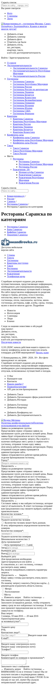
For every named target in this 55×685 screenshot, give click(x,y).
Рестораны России (28, 167)
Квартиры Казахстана (24, 132)
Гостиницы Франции (23, 113)
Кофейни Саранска (16, 232)
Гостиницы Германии (24, 103)
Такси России (20, 153)
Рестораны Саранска (29, 161)
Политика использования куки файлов (22, 424)
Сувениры (12, 16)
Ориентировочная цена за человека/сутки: (13, 620)
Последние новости (11, 342)
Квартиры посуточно (17, 263)
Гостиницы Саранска (23, 81)
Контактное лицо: (10, 632)
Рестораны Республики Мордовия (36, 164)
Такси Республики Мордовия (27, 151)
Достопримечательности (19, 65)
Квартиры (12, 116)
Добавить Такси (15, 394)
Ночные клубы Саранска (31, 172)
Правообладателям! (17, 386)
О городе (11, 63)
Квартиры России (22, 124)
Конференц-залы (15, 135)
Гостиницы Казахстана (24, 97)
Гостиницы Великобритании (27, 100)
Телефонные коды (16, 276)
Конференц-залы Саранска (26, 137)
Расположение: (12, 591)
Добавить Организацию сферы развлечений (29, 397)
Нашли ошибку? (15, 384)
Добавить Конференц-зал (19, 412)
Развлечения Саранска (30, 175)
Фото (9, 13)
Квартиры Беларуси (23, 129)
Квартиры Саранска (23, 119)
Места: (7, 594)
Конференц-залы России (25, 143)
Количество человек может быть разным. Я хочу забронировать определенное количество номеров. (25, 525)
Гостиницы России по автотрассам (30, 89)
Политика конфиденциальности (17, 423)
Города (10, 257)
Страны (11, 255)
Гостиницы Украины (23, 92)
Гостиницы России (22, 87)
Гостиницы (12, 79)
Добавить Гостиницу (17, 404)
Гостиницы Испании (23, 105)
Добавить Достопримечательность (24, 415)
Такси (10, 145)
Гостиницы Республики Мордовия (30, 84)
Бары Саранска (14, 229)
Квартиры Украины (23, 127)
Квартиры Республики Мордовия (29, 121)
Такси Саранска (21, 148)
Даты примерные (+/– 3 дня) (18, 545)
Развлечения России (29, 183)
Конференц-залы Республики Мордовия (33, 140)
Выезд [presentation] (4, 553)
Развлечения (21, 169)
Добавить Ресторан (16, 399)
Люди (10, 18)
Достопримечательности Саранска (30, 68)
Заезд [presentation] (3, 547)
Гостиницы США (22, 111)
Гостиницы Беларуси (23, 95)
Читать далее (42, 352)
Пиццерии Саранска (17, 234)
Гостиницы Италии (22, 108)
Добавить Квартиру (17, 407)
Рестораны (18, 159)
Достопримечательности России (29, 76)
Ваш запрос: (7, 613)
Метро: (8, 588)
